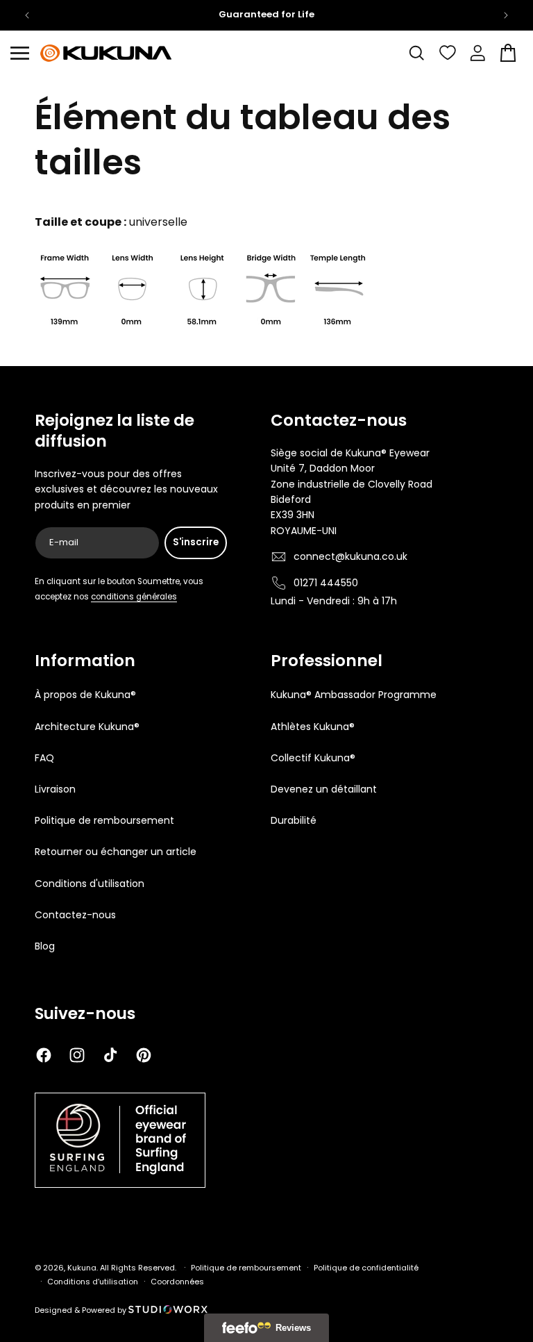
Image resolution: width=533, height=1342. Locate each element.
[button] (19, 53)
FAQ (44, 758)
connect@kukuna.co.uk (350, 556)
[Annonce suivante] (506, 15)
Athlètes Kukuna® (313, 727)
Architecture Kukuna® (87, 727)
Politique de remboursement (104, 820)
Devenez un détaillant (324, 789)
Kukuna (81, 1267)
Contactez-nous (75, 915)
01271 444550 (326, 583)
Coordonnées (177, 1281)
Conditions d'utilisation (89, 883)
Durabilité (293, 820)
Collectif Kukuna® (313, 758)
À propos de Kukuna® (85, 695)
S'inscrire (196, 542)
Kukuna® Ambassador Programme (354, 695)
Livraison (55, 789)
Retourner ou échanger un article (115, 852)
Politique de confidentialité (366, 1267)
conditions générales (134, 596)
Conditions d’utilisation (92, 1281)
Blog (45, 946)
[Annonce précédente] (27, 15)
